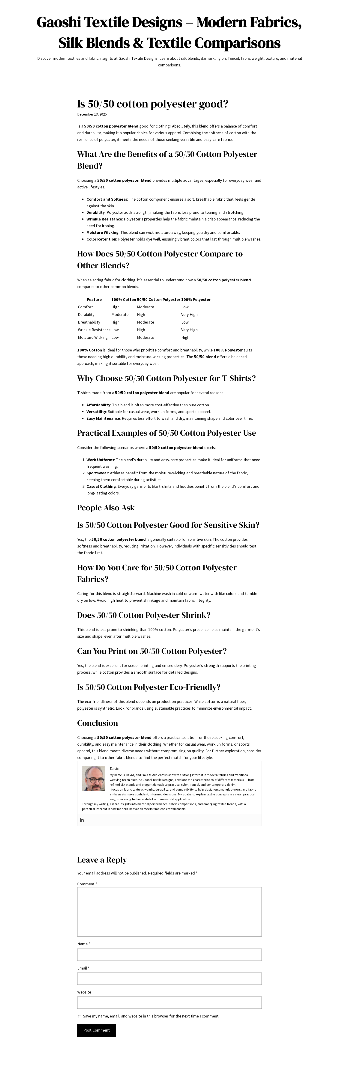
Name (83, 943)
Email (83, 968)
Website (84, 992)
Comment (87, 884)
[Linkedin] (82, 820)
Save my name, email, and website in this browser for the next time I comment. (151, 1016)
